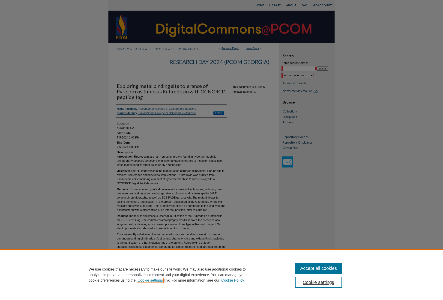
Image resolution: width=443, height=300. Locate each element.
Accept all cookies (318, 268)
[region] (221, 274)
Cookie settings (150, 280)
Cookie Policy (232, 280)
